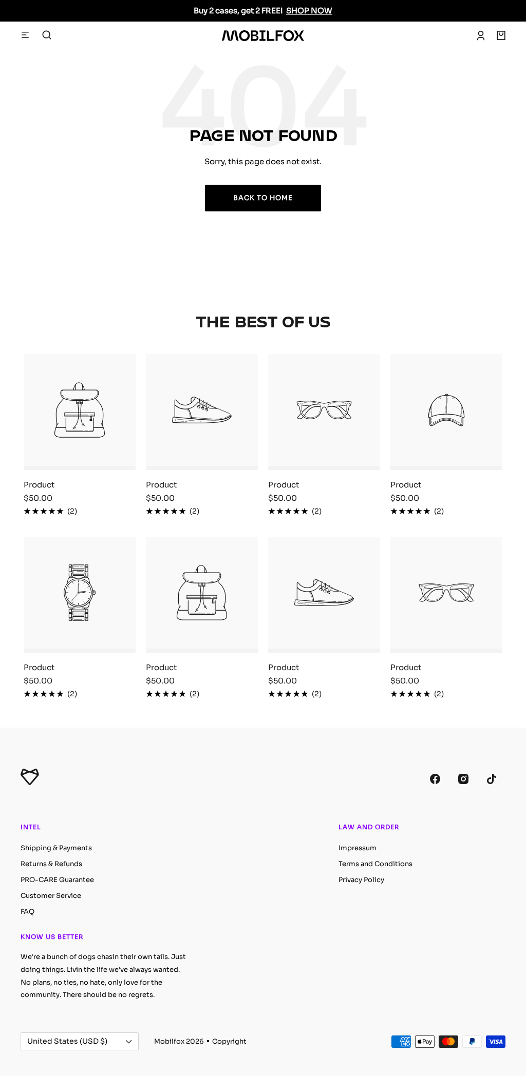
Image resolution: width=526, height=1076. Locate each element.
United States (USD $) (67, 1041)
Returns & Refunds (51, 863)
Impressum (358, 848)
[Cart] (501, 35)
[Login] (480, 35)
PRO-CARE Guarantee (57, 879)
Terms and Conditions (375, 863)
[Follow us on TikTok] (491, 779)
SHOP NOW (309, 10)
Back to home (263, 197)
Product (39, 485)
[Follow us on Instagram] (463, 779)
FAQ (27, 911)
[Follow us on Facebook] (435, 779)
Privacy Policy (361, 879)
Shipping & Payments (56, 848)
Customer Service (51, 895)
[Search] (46, 35)
